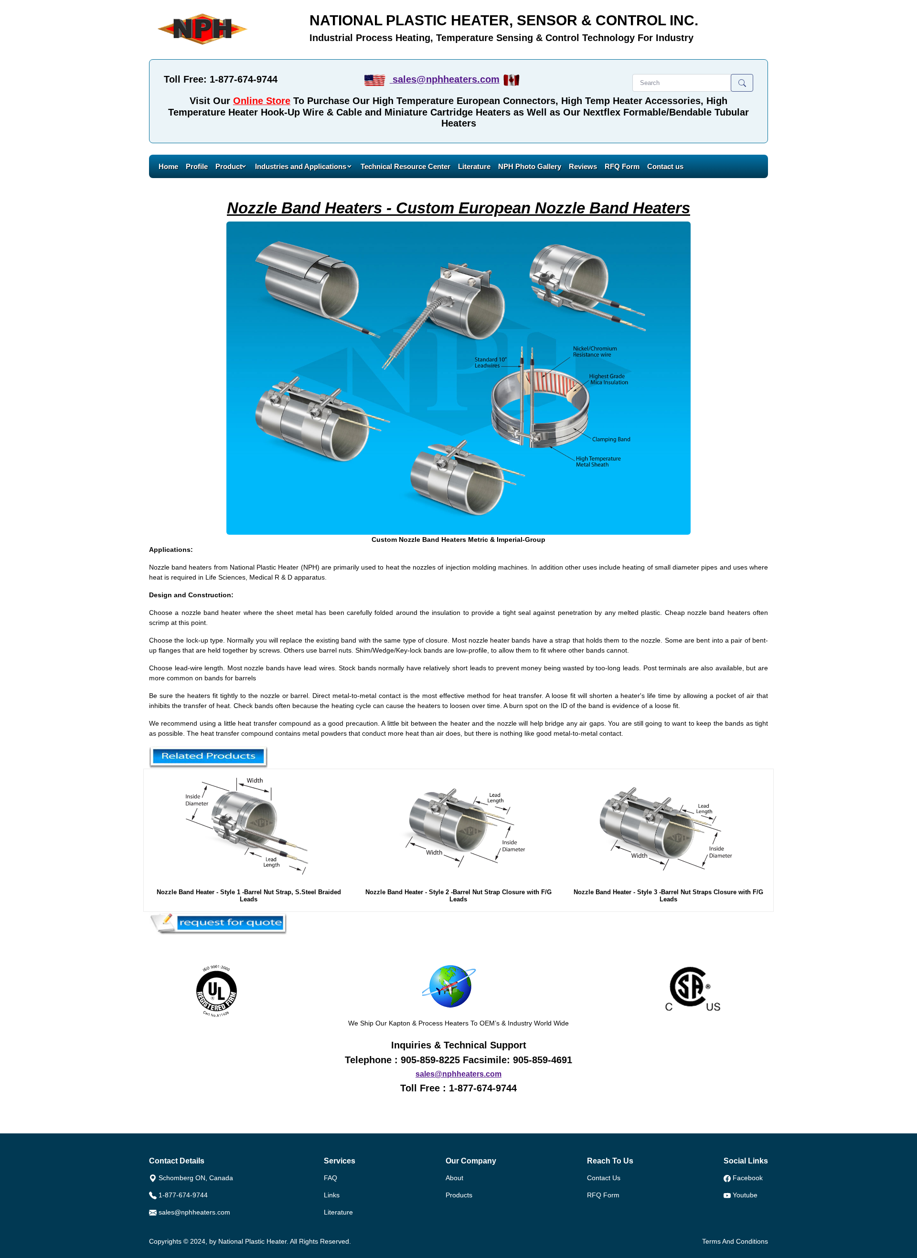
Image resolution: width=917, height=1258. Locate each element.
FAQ (330, 1178)
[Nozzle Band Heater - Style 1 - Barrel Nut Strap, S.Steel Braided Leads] (249, 828)
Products (459, 1195)
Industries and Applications (301, 166)
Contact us (665, 166)
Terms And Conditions (735, 1241)
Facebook (748, 1178)
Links (332, 1195)
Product (228, 166)
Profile (197, 166)
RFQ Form (622, 166)
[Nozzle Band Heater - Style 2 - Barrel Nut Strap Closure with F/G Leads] (458, 828)
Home (168, 166)
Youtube (745, 1195)
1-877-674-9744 (183, 1195)
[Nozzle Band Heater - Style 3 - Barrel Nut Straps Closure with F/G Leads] (668, 828)
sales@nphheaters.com (446, 79)
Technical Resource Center (405, 166)
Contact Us (603, 1178)
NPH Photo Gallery (529, 166)
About (454, 1178)
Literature (474, 166)
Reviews (583, 166)
